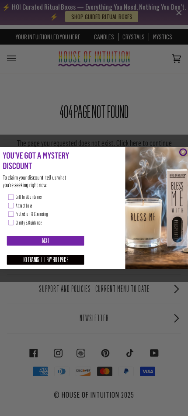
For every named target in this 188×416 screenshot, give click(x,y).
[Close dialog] (183, 152)
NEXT (45, 241)
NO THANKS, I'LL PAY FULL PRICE (45, 260)
